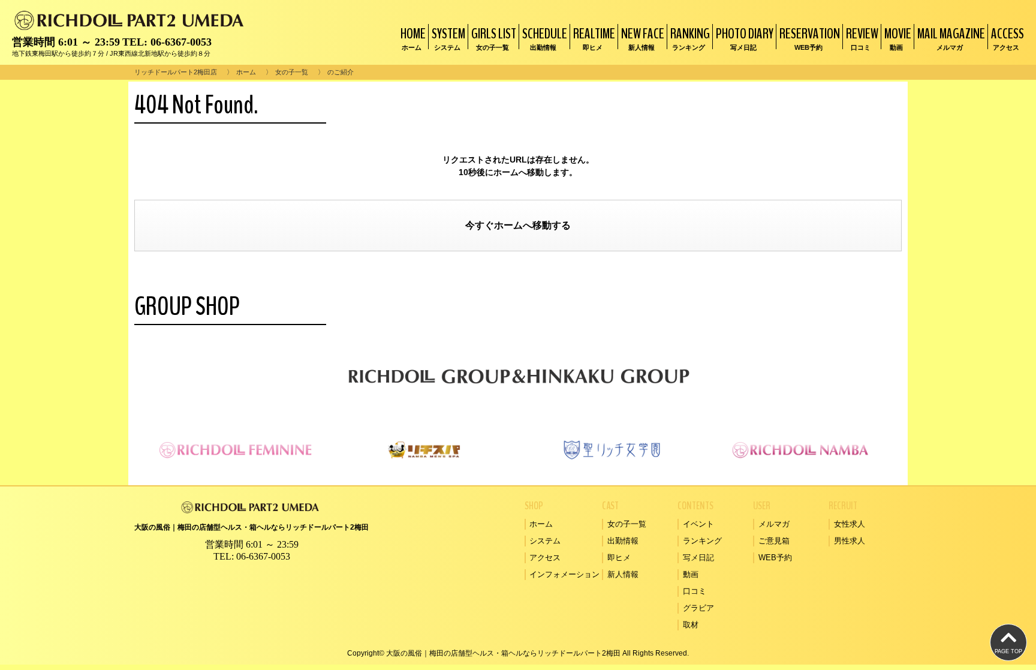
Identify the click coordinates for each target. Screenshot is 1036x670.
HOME (413, 37)
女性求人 (849, 523)
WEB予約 (775, 557)
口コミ (694, 591)
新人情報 (623, 574)
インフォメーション (564, 574)
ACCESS (1007, 37)
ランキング (702, 540)
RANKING (690, 37)
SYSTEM (448, 37)
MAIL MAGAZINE (951, 37)
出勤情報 (623, 540)
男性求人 (849, 540)
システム (545, 540)
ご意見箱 (774, 540)
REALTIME (594, 37)
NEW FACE (642, 37)
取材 (690, 624)
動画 (690, 574)
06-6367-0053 (181, 42)
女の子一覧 (291, 72)
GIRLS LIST (493, 37)
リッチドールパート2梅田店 (175, 72)
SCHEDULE (544, 37)
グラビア (698, 607)
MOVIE (897, 37)
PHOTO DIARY (744, 37)
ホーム (246, 72)
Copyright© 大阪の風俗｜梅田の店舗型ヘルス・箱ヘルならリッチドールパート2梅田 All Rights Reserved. (518, 653)
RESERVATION (809, 37)
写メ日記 (698, 557)
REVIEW (862, 37)
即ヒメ (619, 557)
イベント (698, 523)
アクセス (545, 557)
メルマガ (774, 523)
